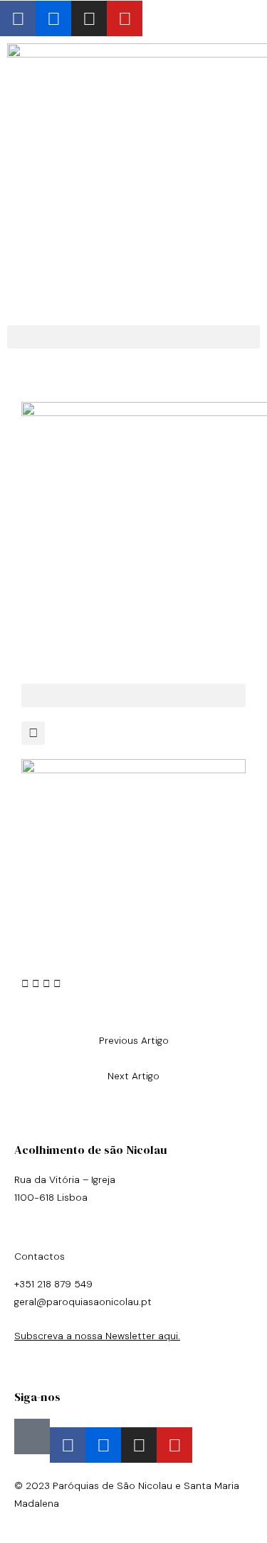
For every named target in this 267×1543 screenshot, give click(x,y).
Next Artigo (133, 1075)
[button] (133, 337)
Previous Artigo (134, 1040)
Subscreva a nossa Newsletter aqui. (97, 1335)
